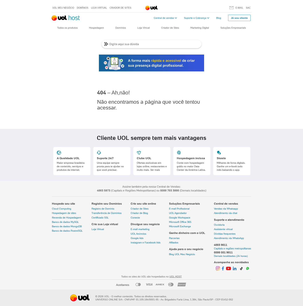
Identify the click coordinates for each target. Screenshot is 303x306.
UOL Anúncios (138, 233)
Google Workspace (179, 217)
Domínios (82, 7)
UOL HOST (175, 276)
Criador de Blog (139, 213)
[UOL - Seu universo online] (151, 8)
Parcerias (174, 238)
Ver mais (155, 169)
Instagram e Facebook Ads (145, 242)
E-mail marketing (140, 229)
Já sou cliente (239, 17)
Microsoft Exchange (180, 226)
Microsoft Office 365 (180, 222)
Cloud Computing (61, 208)
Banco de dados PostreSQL (67, 230)
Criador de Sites (120, 7)
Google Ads (137, 238)
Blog (218, 17)
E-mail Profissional (179, 208)
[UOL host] (66, 18)
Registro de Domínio (103, 208)
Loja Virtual (99, 7)
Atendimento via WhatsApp (229, 238)
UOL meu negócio (63, 7)
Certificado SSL (100, 217)
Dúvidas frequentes (224, 233)
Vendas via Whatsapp (226, 208)
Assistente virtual (223, 229)
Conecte (135, 217)
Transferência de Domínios (107, 213)
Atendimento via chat (225, 213)
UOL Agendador (178, 213)
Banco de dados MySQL (65, 222)
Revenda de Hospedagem (66, 217)
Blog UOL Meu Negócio (182, 254)
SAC (248, 7)
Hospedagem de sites (64, 213)
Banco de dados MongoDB (67, 226)
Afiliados (173, 242)
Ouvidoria (219, 224)
